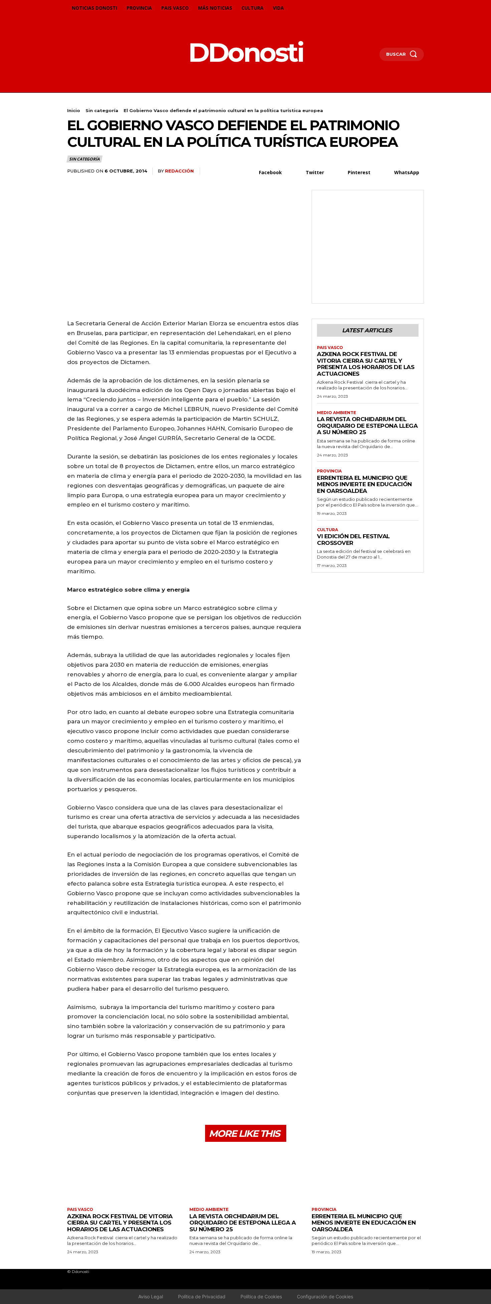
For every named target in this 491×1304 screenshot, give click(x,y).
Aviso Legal (150, 1296)
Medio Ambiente (336, 412)
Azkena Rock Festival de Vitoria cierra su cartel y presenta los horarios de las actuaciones (365, 364)
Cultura (327, 530)
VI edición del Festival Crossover (353, 539)
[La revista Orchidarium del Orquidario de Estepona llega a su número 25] (245, 1175)
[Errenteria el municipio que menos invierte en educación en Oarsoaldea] (368, 1175)
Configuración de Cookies (325, 1296)
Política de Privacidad (201, 1296)
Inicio (73, 110)
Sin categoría (102, 110)
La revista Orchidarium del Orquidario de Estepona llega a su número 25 (367, 425)
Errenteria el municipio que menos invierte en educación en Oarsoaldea (364, 484)
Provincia (329, 471)
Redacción (179, 171)
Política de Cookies (261, 1296)
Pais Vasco (330, 347)
